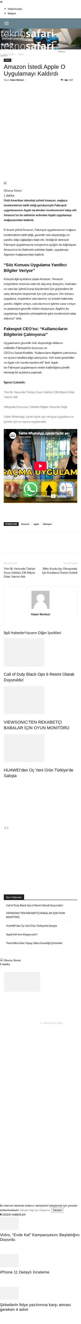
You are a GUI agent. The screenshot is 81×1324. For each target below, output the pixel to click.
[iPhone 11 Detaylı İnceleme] (40, 1260)
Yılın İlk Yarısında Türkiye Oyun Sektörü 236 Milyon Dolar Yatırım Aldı (19, 572)
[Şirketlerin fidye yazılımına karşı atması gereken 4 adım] (40, 1293)
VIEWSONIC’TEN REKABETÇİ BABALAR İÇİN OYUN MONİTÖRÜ (35, 915)
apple (36, 524)
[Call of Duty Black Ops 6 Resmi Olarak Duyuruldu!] (40, 652)
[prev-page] (5, 828)
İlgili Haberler (14, 633)
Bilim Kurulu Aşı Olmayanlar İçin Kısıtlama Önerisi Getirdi (59, 570)
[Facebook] (19, 94)
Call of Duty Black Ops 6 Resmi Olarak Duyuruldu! (34, 905)
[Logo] (28, 39)
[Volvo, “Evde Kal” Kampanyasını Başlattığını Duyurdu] (40, 1223)
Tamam (57, 1210)
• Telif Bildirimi (41, 1185)
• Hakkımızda (23, 1185)
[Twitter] (28, 94)
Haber (7, 60)
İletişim (12, 13)
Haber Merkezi (17, 80)
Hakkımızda (15, 8)
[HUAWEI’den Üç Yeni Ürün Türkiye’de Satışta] (40, 748)
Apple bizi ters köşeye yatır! (21, 934)
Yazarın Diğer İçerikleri (43, 633)
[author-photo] (40, 608)
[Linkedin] (45, 94)
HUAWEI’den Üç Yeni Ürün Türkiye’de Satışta (31, 925)
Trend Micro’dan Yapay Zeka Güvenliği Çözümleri (34, 943)
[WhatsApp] (36, 94)
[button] (6, 23)
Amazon (25, 524)
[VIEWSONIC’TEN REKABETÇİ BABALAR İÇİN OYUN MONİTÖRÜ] (40, 700)
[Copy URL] (54, 94)
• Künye (9, 1185)
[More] (63, 94)
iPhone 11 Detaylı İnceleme (24, 1272)
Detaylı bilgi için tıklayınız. (35, 1210)
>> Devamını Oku (51, 1023)
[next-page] (7, 828)
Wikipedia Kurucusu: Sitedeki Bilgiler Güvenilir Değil (35, 406)
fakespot (47, 524)
